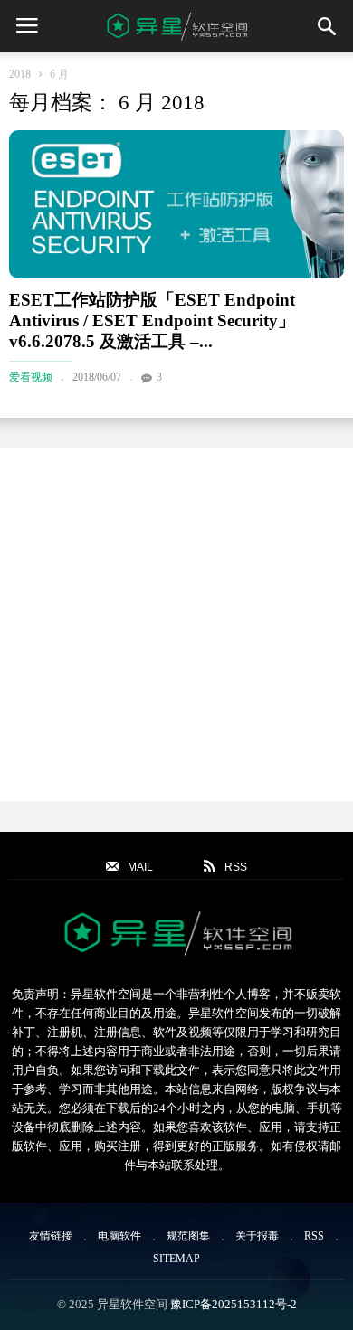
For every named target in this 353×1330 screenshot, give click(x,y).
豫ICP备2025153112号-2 (233, 1304)
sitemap (176, 1258)
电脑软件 (119, 1236)
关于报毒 (257, 1236)
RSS (314, 1236)
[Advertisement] (176, 624)
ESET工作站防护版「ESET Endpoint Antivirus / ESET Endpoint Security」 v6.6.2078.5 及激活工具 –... (152, 320)
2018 (20, 74)
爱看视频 (30, 377)
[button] (327, 26)
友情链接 (50, 1236)
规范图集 (188, 1236)
